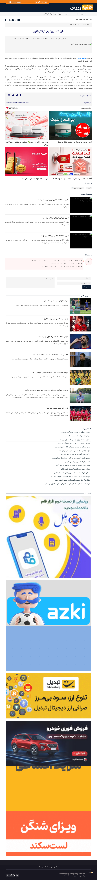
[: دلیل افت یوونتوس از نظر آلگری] (7, 20)
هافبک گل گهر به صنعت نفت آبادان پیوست (76, 432)
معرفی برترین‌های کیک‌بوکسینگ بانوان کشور (75, 469)
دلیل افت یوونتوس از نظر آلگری (48, 31)
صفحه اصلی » (68, 14)
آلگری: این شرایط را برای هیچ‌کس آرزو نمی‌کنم (55, 217)
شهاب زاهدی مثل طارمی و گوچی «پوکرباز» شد (53, 336)
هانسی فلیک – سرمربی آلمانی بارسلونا (77, 462)
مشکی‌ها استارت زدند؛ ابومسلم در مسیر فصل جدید (73, 480)
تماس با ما (42, 867)
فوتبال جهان (79, 19)
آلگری (89, 188)
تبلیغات (56, 867)
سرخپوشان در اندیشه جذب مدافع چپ (56, 300)
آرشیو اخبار (85, 19)
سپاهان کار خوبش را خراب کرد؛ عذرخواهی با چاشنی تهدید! (49, 372)
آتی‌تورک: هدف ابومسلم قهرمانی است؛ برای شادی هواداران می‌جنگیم (46, 390)
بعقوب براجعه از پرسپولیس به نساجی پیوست (54, 318)
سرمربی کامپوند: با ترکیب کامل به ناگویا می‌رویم (74, 443)
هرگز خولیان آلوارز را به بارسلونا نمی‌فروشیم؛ (75, 454)
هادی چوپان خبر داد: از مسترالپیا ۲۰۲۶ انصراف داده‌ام (73, 447)
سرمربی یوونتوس (78, 188)
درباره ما (50, 867)
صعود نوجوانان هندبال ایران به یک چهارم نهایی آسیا (73, 465)
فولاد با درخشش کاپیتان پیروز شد (57, 408)
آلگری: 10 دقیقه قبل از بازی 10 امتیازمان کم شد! (53, 235)
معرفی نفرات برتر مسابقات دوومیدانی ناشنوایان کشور (72, 473)
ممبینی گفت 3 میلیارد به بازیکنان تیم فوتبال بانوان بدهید (50, 354)
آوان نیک (76, 877)
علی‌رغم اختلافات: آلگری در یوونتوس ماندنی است (53, 200)
